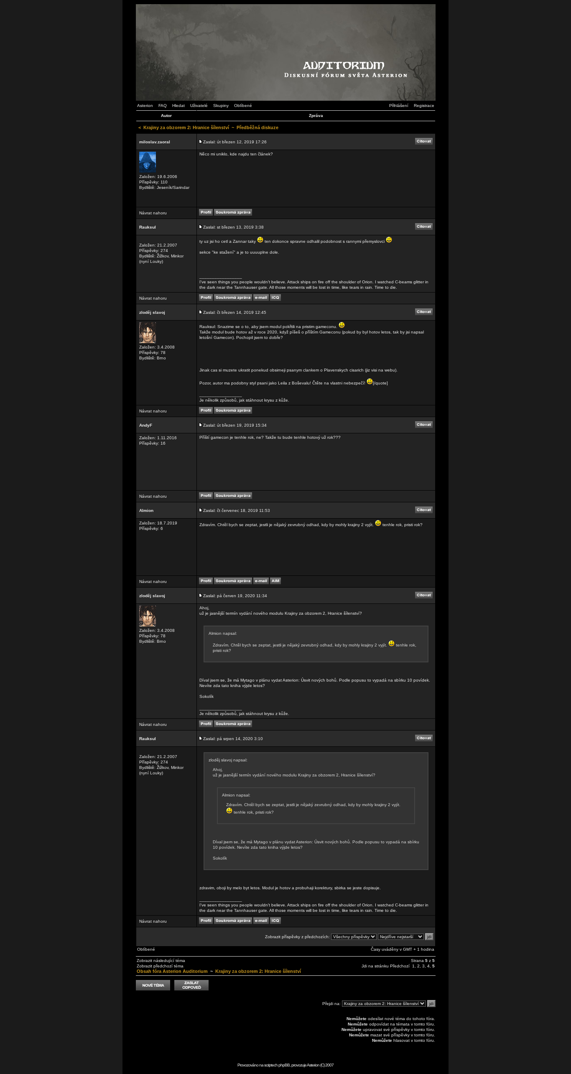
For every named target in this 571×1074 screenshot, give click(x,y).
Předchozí (400, 966)
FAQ (162, 105)
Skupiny (221, 105)
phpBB (284, 1065)
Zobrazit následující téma (161, 960)
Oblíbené (243, 105)
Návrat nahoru (153, 213)
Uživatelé (199, 105)
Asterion (145, 105)
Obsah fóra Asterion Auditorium (172, 971)
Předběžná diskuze (257, 127)
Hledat (178, 105)
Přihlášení (398, 105)
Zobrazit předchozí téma (160, 966)
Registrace (424, 105)
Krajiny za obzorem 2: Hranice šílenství (186, 127)
